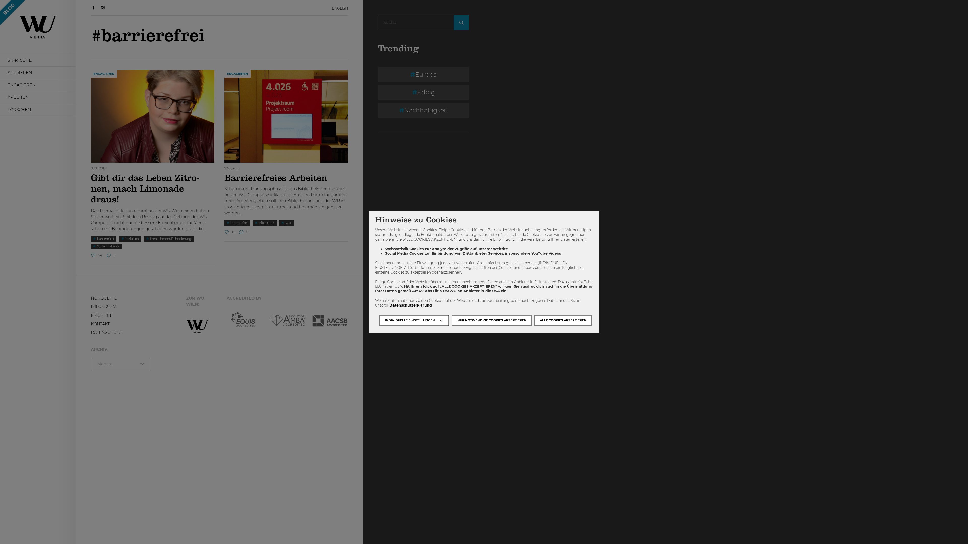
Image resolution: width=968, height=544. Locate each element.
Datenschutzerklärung (410, 305)
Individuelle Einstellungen (410, 320)
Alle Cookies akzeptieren (563, 320)
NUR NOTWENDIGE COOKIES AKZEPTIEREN (491, 320)
